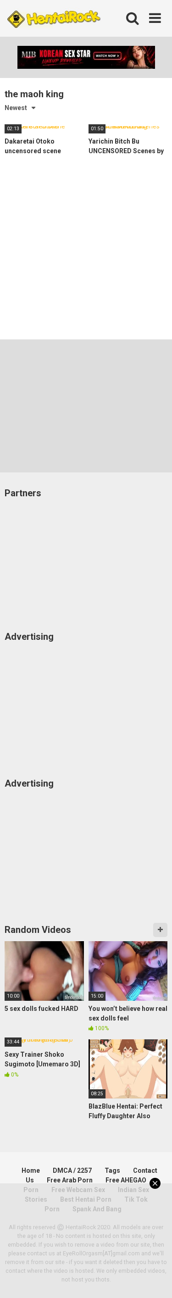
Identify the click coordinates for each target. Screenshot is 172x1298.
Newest (16, 107)
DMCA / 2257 (72, 1170)
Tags (112, 1170)
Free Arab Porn (70, 1180)
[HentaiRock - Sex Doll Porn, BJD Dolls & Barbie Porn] (53, 18)
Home (31, 1170)
